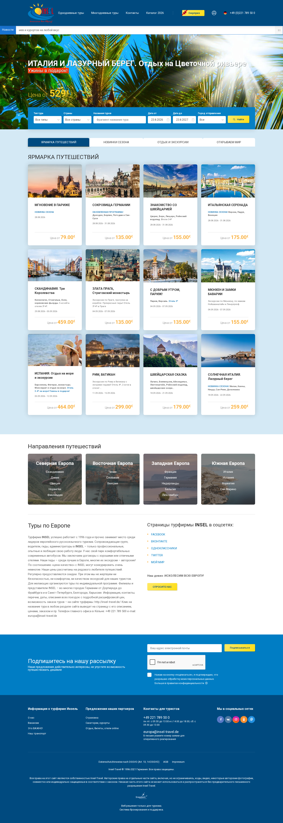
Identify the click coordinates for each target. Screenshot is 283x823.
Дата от (152, 113)
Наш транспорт (37, 733)
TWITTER (157, 555)
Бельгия (170, 489)
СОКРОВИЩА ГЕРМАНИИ (111, 205)
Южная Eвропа (228, 463)
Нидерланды (170, 483)
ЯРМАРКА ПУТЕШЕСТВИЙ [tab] (58, 142)
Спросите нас (162, 586)
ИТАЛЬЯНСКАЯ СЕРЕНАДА (228, 205)
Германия (170, 477)
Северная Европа (55, 463)
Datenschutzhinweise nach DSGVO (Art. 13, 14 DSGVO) (129, 761)
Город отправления (209, 113)
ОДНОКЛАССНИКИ (164, 548)
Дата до (177, 113)
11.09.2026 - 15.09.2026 (103, 393)
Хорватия (228, 483)
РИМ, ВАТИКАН (103, 374)
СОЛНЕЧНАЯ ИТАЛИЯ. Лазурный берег (224, 377)
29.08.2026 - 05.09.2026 (46, 311)
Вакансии (33, 722)
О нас (31, 717)
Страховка (92, 717)
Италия (228, 472)
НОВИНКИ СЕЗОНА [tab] (116, 142)
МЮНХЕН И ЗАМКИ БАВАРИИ (222, 292)
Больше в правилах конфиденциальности (180, 683)
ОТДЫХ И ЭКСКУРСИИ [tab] (172, 142)
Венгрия (112, 483)
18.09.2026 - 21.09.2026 (161, 393)
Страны (68, 113)
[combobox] (48, 119)
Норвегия (55, 489)
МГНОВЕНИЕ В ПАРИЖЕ (52, 205)
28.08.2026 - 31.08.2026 (103, 223)
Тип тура (38, 113)
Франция (170, 472)
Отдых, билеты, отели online (102, 728)
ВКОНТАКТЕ (159, 541)
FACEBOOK (158, 534)
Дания (55, 477)
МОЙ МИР (157, 562)
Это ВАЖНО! (35, 728)
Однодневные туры (71, 13)
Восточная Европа (113, 463)
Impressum (178, 761)
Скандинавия (55, 472)
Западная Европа (170, 463)
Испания (228, 477)
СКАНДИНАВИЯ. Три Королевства (50, 291)
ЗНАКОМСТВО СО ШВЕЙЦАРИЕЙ (163, 207)
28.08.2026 (40, 217)
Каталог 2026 (155, 13)
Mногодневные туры (104, 13)
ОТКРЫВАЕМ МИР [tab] (229, 142)
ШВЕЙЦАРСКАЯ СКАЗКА (168, 374)
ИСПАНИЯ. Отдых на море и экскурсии (54, 376)
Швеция (55, 483)
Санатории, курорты (98, 722)
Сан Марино (228, 489)
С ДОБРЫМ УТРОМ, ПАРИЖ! (165, 292)
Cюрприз (194, 13)
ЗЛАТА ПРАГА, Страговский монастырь (111, 291)
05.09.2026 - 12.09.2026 (46, 396)
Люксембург (170, 495)
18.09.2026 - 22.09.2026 (219, 395)
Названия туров (102, 113)
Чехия (112, 472)
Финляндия (55, 495)
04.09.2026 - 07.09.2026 (103, 311)
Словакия (112, 477)
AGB (165, 761)
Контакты (132, 13)
